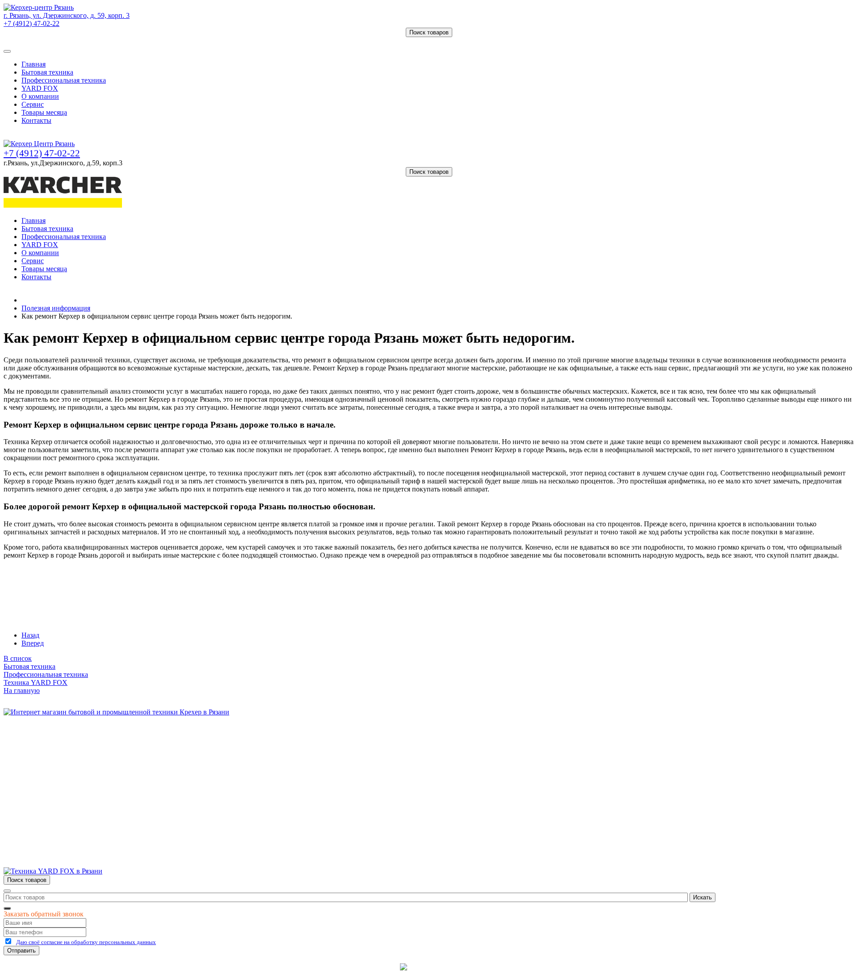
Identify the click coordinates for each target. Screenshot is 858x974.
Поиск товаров (429, 32)
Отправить (21, 950)
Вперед (32, 643)
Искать (702, 897)
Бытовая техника (47, 72)
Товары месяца (44, 112)
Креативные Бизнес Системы (353, 966)
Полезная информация (55, 308)
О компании (40, 96)
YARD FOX (39, 88)
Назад (30, 635)
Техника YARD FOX (35, 682)
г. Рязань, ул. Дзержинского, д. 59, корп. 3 (67, 15)
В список (18, 658)
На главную (22, 690)
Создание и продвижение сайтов (500, 966)
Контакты (36, 120)
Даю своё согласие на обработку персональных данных (86, 942)
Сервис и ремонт (47, 761)
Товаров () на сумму (46, 41)
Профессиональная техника (63, 80)
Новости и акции (47, 769)
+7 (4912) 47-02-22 (31, 23)
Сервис (32, 104)
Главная (33, 64)
